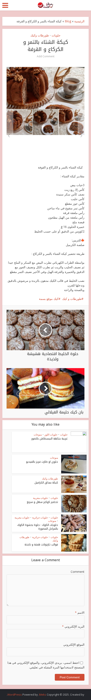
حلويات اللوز (50, 434)
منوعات (38, 434)
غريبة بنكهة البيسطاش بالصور (49, 438)
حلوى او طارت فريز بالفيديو (42, 461)
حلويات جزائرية (40, 517)
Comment (77, 572)
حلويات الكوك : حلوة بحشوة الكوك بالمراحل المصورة (37, 526)
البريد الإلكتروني (73, 626)
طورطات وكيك (39, 35)
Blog (68, 21)
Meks (42, 694)
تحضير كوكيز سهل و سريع (42, 502)
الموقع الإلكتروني (73, 645)
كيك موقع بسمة (48, 299)
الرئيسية (79, 21)
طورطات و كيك (71, 299)
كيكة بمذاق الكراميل (46, 482)
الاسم (79, 612)
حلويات (56, 35)
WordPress (14, 694)
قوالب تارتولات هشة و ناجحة (41, 544)
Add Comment (45, 56)
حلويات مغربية (40, 498)
